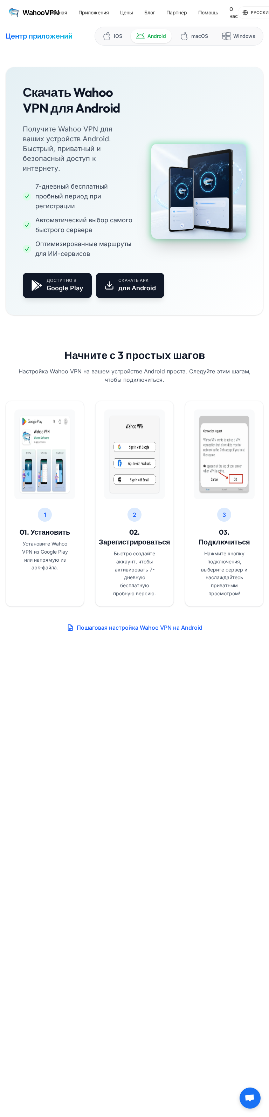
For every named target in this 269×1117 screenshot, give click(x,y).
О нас (233, 12)
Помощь (208, 12)
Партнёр (176, 12)
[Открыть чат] (250, 1098)
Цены (126, 12)
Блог (149, 12)
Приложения (93, 12)
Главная (57, 12)
